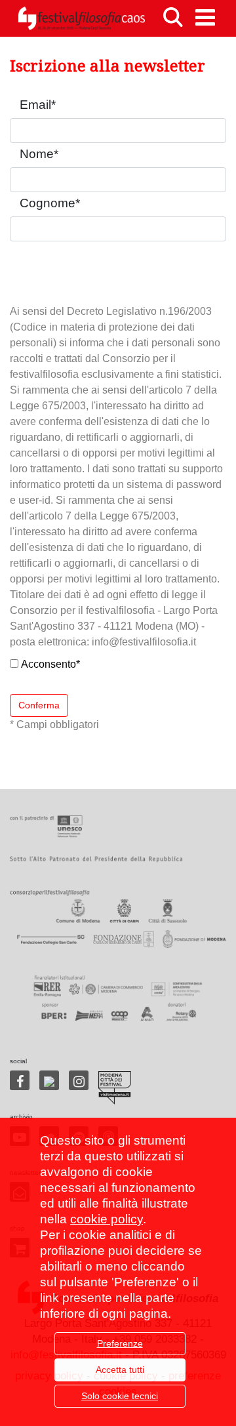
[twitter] (49, 1080)
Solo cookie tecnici (119, 1396)
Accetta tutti (120, 1369)
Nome (39, 154)
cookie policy (106, 1219)
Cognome (50, 203)
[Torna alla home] (81, 18)
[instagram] (78, 1080)
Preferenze (120, 1343)
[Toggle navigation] (205, 17)
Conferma (39, 705)
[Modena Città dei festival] (114, 1088)
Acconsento (50, 664)
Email (38, 105)
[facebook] (20, 1080)
